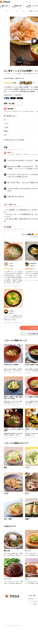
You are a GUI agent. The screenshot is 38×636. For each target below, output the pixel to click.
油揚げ (6, 131)
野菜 (5, 467)
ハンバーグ (7, 579)
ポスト (13, 98)
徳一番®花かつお (9, 116)
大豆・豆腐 (7, 519)
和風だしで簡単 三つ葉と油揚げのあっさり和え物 (13, 397)
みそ (5, 135)
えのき (6, 127)
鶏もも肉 (7, 551)
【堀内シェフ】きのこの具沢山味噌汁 (13, 429)
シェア (7, 98)
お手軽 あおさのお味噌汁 (11, 364)
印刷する (20, 98)
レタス (6, 123)
